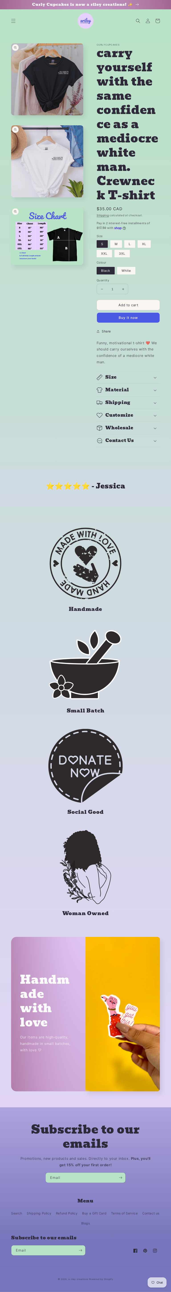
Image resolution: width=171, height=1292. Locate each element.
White (126, 270)
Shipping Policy (39, 1213)
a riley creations (78, 1279)
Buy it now (128, 318)
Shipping (103, 215)
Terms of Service (124, 1213)
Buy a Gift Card (94, 1213)
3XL (122, 253)
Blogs (85, 1223)
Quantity (103, 280)
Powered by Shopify (101, 1279)
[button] (13, 21)
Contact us (150, 1213)
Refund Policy (67, 1213)
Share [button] (106, 331)
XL (144, 244)
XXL (104, 253)
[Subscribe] (120, 1177)
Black (105, 270)
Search (16, 1213)
